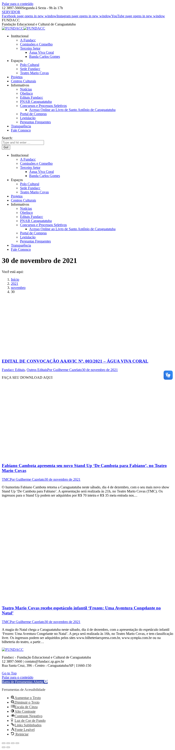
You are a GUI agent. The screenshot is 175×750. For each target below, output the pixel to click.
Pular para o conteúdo (17, 4)
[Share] (8, 743)
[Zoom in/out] (17, 743)
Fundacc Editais (13, 370)
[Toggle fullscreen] (13, 743)
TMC (6, 479)
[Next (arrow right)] (8, 747)
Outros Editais (37, 370)
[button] (25, 682)
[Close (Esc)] (3, 743)
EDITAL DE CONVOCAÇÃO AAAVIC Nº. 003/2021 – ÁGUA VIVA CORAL (75, 361)
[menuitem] (19, 36)
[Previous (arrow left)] (3, 747)
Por (64, 370)
